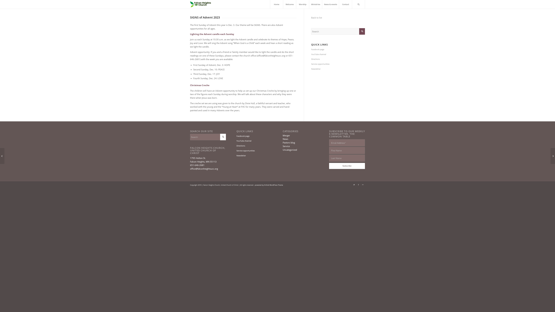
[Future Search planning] (2, 156)
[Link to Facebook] (358, 185)
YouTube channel (318, 54)
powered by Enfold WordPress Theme (269, 185)
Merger (286, 135)
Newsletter (316, 69)
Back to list (316, 17)
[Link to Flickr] (363, 185)
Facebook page (317, 49)
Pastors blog (289, 142)
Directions (315, 59)
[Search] (358, 4)
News (285, 139)
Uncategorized (290, 149)
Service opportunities (320, 64)
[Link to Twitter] (354, 185)
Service (286, 146)
